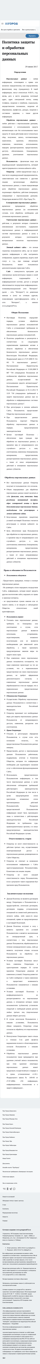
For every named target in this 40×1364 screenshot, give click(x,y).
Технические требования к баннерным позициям (18, 1171)
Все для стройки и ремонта (10, 30)
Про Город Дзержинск (9, 1111)
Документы (6, 1163)
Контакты (6, 1209)
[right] (38, 30)
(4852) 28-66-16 (22, 1248)
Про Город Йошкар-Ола (10, 1119)
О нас (4, 1205)
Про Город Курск (8, 1124)
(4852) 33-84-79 (18, 1250)
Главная (5, 1221)
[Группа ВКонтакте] (4, 1189)
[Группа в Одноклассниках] (7, 1189)
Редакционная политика (10, 1213)
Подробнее (15, 1324)
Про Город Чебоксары (9, 1145)
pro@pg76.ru (31, 1248)
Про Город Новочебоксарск (11, 1132)
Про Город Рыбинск (9, 1137)
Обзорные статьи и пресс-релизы (13, 1200)
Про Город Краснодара (10, 1154)
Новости (5, 1217)
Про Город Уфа (7, 1141)
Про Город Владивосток (10, 1150)
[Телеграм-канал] (11, 1189)
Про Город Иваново (9, 1115)
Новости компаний (8, 1196)
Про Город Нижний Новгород (12, 1128)
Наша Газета (6, 1158)
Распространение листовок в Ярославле (15, 1279)
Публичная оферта (8, 1176)
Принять (32, 36)
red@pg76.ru (27, 1250)
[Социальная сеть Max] (14, 1189)
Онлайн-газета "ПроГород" (11, 1167)
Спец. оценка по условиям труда (13, 1308)
